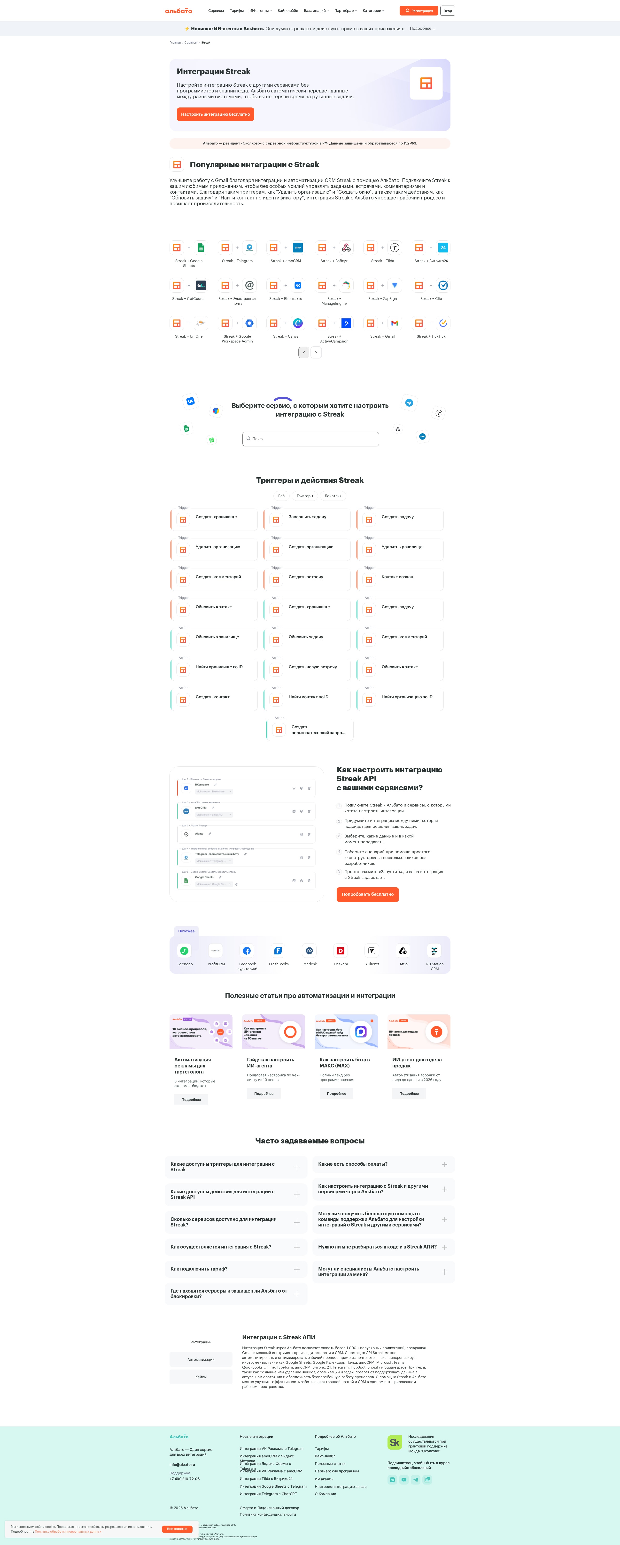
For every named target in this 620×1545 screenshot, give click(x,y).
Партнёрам (344, 10)
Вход (448, 11)
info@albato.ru (182, 1464)
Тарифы (237, 10)
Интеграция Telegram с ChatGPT (268, 1494)
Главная (175, 42)
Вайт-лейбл (288, 10)
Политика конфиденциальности (268, 1514)
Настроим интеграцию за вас (341, 1486)
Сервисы (216, 10)
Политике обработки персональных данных (68, 1531)
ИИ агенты (324, 1479)
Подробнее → (423, 28)
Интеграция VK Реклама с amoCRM (271, 1471)
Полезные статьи (330, 1463)
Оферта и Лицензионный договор (269, 1508)
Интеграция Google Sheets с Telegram (273, 1486)
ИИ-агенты (259, 10)
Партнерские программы (337, 1471)
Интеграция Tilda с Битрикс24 (266, 1478)
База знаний (315, 10)
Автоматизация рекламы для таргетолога (192, 1066)
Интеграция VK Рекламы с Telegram (271, 1448)
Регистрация (422, 11)
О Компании (325, 1494)
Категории (372, 10)
